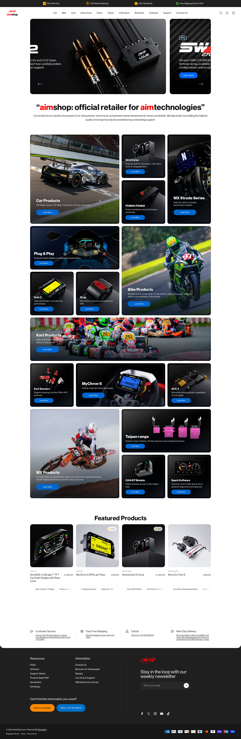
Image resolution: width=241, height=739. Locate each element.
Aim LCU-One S (176, 574)
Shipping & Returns (13, 734)
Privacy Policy (32, 734)
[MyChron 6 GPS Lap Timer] (97, 545)
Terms (23, 734)
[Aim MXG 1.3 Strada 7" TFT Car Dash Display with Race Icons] (51, 545)
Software (34, 669)
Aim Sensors (173, 571)
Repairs (79, 673)
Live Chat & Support (85, 677)
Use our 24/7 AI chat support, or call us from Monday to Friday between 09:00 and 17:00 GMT (53, 637)
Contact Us (81, 665)
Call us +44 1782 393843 (71, 708)
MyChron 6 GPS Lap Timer (90, 574)
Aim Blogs (35, 686)
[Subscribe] (186, 685)
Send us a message (42, 708)
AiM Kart (79, 571)
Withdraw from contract (87, 682)
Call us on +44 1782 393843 (142, 635)
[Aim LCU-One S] (189, 545)
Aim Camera (127, 571)
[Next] (200, 84)
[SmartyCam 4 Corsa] (143, 545)
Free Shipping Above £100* (192, 3)
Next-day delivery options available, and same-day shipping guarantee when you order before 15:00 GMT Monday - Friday (192, 637)
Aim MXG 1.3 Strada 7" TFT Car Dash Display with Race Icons (45, 577)
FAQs (33, 665)
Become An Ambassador (87, 669)
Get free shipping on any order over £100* (100, 636)
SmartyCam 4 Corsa (133, 574)
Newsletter (35, 682)
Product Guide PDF (39, 677)
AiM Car (33, 571)
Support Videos (37, 673)
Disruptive (42, 729)
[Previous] (40, 84)
